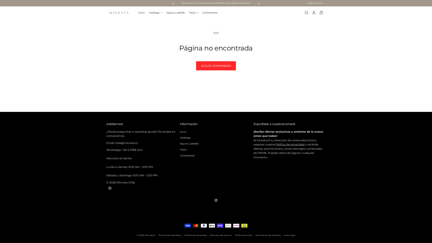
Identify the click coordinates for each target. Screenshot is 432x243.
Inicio (183, 131)
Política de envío (243, 235)
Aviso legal (289, 235)
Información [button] (189, 124)
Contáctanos (187, 155)
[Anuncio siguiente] (258, 3)
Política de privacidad (196, 235)
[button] (155, 12)
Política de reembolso (170, 235)
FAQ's (183, 149)
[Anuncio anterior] (173, 3)
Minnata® (150, 235)
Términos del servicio (221, 235)
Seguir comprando (216, 66)
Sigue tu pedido (189, 143)
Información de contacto (268, 235)
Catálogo (185, 137)
